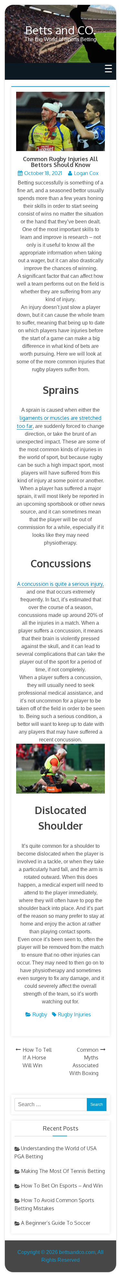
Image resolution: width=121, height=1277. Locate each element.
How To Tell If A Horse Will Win (37, 1057)
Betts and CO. (60, 30)
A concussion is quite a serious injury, (60, 584)
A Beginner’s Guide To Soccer (55, 1223)
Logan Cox (86, 173)
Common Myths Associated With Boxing (83, 1061)
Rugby (40, 1014)
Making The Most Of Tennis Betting (63, 1171)
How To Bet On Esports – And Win (62, 1185)
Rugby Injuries (74, 1014)
